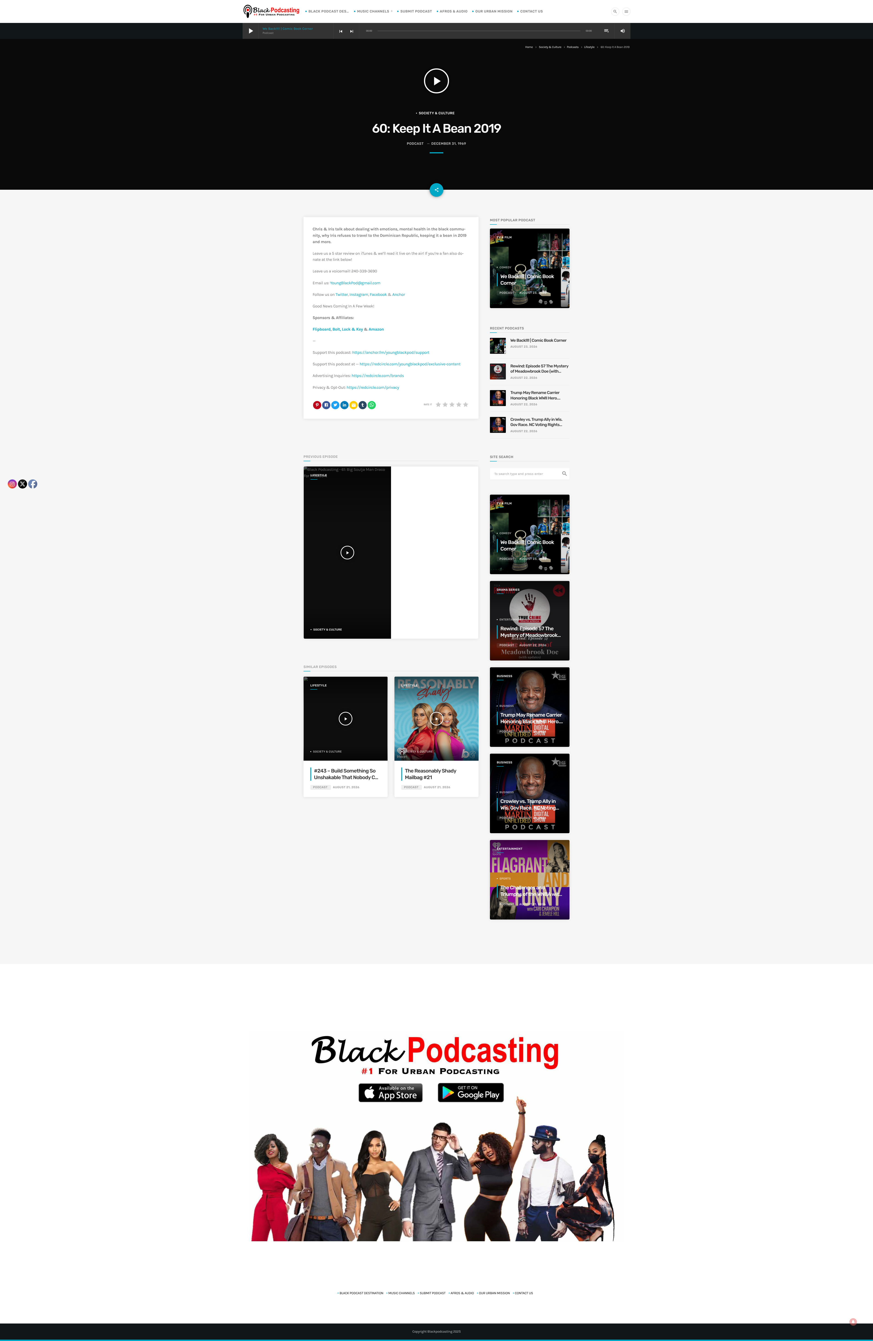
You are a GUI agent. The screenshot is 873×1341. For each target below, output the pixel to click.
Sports (505, 878)
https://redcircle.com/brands (377, 375)
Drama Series (508, 590)
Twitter (342, 294)
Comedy (505, 267)
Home (529, 47)
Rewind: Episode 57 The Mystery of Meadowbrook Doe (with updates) (539, 369)
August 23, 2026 (532, 293)
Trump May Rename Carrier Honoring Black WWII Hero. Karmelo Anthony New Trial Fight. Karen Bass (534, 395)
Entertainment (511, 619)
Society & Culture (550, 47)
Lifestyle (589, 47)
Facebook (378, 294)
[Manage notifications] (853, 1322)
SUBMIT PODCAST (416, 11)
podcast (415, 144)
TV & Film (504, 237)
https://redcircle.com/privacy (373, 387)
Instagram (358, 294)
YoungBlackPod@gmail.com (355, 282)
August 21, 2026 (346, 787)
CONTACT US (531, 11)
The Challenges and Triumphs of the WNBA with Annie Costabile (531, 894)
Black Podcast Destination (329, 11)
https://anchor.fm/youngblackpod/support (390, 352)
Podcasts (573, 47)
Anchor (398, 294)
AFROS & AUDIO (454, 11)
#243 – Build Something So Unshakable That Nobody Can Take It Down (347, 777)
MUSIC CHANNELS (373, 11)
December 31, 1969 (448, 144)
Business (504, 676)
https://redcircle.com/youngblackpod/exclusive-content (410, 363)
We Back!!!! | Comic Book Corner (288, 29)
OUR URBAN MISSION (494, 11)
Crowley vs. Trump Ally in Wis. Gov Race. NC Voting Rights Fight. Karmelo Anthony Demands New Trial (536, 422)
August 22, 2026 (523, 378)
